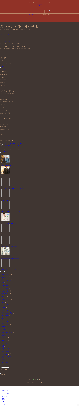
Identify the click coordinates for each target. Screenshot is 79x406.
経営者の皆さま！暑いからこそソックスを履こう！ (10, 211)
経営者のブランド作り (5, 279)
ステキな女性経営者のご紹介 (6, 356)
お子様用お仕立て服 (5, 335)
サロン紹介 (3, 402)
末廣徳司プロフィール (5, 390)
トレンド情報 (3, 301)
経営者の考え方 (4, 277)
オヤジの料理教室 (4, 354)
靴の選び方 (3, 307)
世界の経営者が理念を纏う (6, 362)
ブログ (29, 14)
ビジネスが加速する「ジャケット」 (7, 294)
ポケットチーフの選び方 (5, 348)
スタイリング (3, 401)
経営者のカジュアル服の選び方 (7, 312)
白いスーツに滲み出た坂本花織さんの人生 (9, 223)
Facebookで (10, 142)
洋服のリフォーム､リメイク (6, 304)
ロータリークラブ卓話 (5, 353)
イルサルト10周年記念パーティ (7, 313)
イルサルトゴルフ (4, 337)
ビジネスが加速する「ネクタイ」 (7, 309)
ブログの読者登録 (3, 151)
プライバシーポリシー (34, 382)
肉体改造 (3, 302)
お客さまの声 (3, 398)
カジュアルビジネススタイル (6, 321)
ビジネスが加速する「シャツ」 (7, 320)
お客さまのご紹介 (4, 396)
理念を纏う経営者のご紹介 (6, 285)
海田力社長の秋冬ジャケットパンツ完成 (12, 145)
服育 (2, 318)
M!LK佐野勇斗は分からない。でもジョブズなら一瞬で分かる (12, 188)
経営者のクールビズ (5, 326)
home (2, 388)
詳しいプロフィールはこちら (6, 138)
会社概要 (28, 382)
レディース (3, 357)
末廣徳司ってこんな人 (5, 274)
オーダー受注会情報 (5, 288)
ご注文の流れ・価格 (5, 393)
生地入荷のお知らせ (34, 14)
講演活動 (3, 395)
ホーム (26, 14)
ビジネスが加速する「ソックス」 (7, 349)
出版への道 (3, 316)
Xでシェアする (3, 142)
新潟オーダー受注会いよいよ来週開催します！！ (14, 143)
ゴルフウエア (3, 338)
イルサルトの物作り (5, 331)
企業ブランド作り (4, 287)
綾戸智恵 (3, 334)
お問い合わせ (3, 404)
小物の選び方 (3, 296)
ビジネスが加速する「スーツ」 (7, 298)
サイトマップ (41, 382)
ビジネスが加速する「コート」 (7, 310)
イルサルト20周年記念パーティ (7, 332)
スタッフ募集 (3, 342)
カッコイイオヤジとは (5, 283)
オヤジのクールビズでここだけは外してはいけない (10, 246)
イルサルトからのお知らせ (6, 280)
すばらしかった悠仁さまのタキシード (8, 200)
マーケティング (4, 340)
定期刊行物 (3, 399)
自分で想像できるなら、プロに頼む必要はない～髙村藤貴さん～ (13, 177)
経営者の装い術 (4, 276)
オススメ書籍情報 (4, 305)
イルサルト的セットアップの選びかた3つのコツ (10, 258)
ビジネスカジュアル (5, 351)
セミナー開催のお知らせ (5, 299)
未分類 (2, 282)
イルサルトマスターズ (5, 324)
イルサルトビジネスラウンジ (6, 360)
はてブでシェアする (18, 142)
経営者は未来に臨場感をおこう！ (7, 234)
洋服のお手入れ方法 (5, 291)
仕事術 (2, 346)
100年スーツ (3, 329)
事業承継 (3, 345)
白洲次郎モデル (4, 359)
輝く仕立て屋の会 (4, 343)
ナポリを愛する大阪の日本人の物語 (7, 165)
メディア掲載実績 (4, 323)
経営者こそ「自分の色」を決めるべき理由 (9, 269)
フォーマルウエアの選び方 (6, 327)
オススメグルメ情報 (5, 315)
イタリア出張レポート (5, 290)
